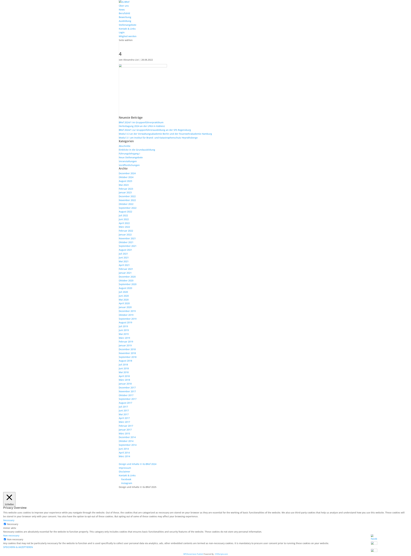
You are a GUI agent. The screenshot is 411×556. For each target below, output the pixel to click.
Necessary (12, 524)
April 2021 (124, 265)
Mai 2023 (124, 184)
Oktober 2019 (126, 314)
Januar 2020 (125, 307)
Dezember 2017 (127, 387)
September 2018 (127, 357)
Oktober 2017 (126, 395)
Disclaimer (124, 471)
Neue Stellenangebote (131, 157)
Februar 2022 (126, 230)
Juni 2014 (124, 448)
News (122, 9)
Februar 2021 (126, 268)
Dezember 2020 (127, 276)
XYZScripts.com (221, 554)
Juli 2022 (123, 215)
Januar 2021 (125, 272)
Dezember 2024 (127, 173)
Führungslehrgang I (129, 153)
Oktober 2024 (126, 177)
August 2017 (125, 402)
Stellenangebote (127, 24)
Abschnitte (124, 146)
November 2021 (127, 238)
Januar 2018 (125, 383)
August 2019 (125, 322)
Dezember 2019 (127, 311)
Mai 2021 (124, 261)
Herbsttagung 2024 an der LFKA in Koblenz (142, 126)
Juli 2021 (123, 253)
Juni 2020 (124, 295)
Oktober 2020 (126, 280)
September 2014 (127, 444)
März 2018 (124, 379)
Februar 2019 (126, 341)
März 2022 (124, 226)
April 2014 (124, 452)
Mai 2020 (124, 299)
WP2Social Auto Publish (193, 554)
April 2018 (124, 376)
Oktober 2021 (126, 242)
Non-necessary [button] (11, 535)
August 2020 (125, 288)
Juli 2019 (123, 326)
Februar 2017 (126, 425)
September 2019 (127, 318)
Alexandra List (131, 59)
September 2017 (127, 398)
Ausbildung (125, 20)
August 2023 (125, 181)
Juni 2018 (124, 368)
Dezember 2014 (127, 437)
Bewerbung (125, 17)
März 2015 (124, 433)
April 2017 (124, 418)
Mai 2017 (124, 414)
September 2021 (127, 245)
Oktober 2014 (126, 441)
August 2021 (125, 249)
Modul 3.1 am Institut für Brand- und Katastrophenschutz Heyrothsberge (158, 137)
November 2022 (127, 200)
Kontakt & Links (127, 28)
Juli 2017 (123, 406)
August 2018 (125, 360)
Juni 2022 (124, 219)
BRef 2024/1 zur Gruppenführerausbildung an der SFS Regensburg (155, 129)
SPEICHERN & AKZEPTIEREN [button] (18, 547)
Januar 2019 (125, 345)
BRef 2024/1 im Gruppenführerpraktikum (141, 122)
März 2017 (124, 421)
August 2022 (125, 211)
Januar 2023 (125, 192)
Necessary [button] (8, 520)
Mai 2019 (124, 334)
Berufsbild (124, 13)
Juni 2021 (124, 257)
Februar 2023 (126, 188)
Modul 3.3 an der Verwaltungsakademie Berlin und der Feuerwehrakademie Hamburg (165, 133)
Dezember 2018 (127, 349)
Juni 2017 (124, 410)
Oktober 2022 (126, 204)
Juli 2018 (123, 364)
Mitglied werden (127, 36)
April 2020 (124, 303)
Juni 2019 (124, 330)
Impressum (125, 467)
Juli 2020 (123, 291)
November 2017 (127, 391)
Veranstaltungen (128, 161)
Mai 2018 (124, 372)
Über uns (124, 5)
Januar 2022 (125, 234)
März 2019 (124, 337)
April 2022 (124, 223)
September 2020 (127, 284)
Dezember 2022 (127, 196)
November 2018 (127, 353)
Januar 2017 (125, 429)
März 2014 (124, 456)
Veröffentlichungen (129, 165)
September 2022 (127, 207)
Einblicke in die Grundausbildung (137, 149)
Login (122, 32)
